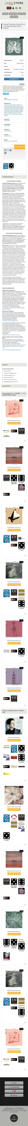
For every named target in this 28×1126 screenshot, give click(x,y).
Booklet (22, 84)
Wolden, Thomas (8, 135)
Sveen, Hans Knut (10, 111)
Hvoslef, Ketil (7, 120)
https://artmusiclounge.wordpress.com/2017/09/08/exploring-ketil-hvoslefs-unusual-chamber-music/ (13, 346)
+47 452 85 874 (14, 1087)
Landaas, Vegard (7, 130)
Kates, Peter (14, 114)
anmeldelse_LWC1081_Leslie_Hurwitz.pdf (11, 334)
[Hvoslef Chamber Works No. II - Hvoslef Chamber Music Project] (14, 46)
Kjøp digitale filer (14, 79)
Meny (14, 1083)
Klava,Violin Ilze (16, 110)
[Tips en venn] (5, 153)
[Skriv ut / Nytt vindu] (10, 150)
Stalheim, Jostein (19, 111)
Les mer (6, 93)
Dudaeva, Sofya (15, 104)
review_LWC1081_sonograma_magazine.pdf (11, 349)
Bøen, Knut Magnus (19, 107)
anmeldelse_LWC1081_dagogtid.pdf (10, 320)
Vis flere (23, 393)
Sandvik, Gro (11, 107)
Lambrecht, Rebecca (12, 106)
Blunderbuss (6, 141)
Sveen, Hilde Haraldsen (18, 108)
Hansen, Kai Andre (8, 112)
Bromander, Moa (8, 104)
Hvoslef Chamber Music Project (11, 99)
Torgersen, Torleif (17, 112)
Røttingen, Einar (7, 114)
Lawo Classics (7, 125)
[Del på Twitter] (8, 150)
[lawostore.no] (14, 3)
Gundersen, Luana (8, 108)
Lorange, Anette (13, 141)
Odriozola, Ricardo (8, 110)
